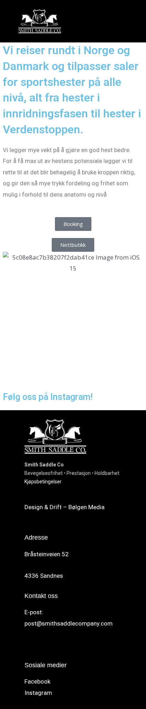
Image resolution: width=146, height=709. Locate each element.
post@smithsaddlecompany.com (68, 623)
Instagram (38, 692)
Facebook (37, 681)
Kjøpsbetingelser (43, 481)
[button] (125, 21)
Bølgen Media (86, 507)
